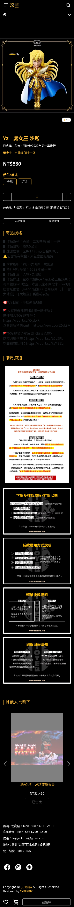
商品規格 (20, 221)
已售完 (46, 902)
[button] (68, 763)
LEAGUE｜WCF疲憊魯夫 (37, 785)
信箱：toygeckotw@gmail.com (24, 838)
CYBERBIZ (26, 891)
